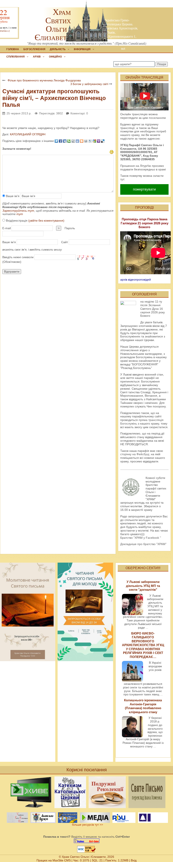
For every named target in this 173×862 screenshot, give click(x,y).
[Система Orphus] (86, 841)
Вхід (134, 860)
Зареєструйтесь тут (18, 210)
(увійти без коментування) (46, 220)
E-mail (6, 228)
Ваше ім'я (12, 196)
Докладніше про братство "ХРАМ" (143, 544)
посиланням (157, 117)
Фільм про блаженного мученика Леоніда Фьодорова (44, 80)
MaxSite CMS (62, 860)
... (147, 627)
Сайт (64, 242)
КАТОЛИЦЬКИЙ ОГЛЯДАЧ (27, 134)
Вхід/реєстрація (34, 220)
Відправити (11, 271)
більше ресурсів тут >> (86, 824)
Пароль (70, 228)
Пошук (161, 64)
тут (19, 214)
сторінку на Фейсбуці (134, 454)
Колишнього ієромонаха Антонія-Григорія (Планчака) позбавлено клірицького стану (143, 706)
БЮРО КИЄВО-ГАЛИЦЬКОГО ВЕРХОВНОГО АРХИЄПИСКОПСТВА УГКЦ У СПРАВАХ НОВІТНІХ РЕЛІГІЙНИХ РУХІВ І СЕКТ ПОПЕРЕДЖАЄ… (143, 645)
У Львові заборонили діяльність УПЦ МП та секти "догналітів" (143, 585)
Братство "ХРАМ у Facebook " (140, 537)
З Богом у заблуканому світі (89, 84)
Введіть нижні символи (18, 257)
